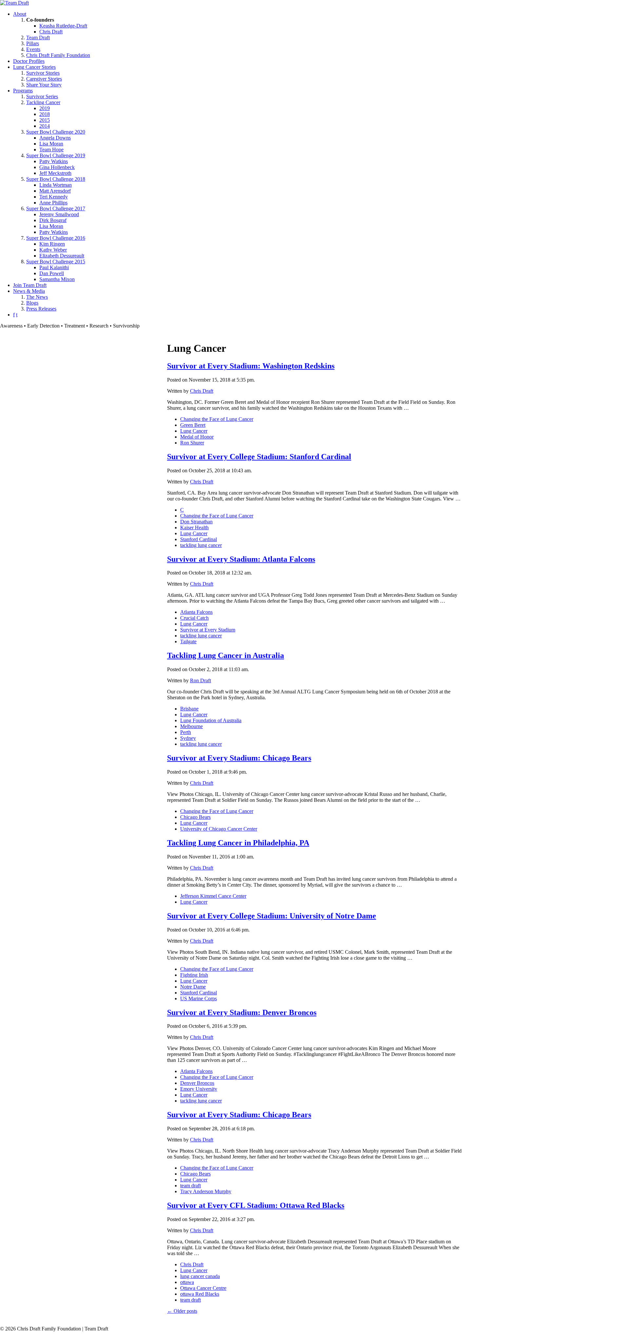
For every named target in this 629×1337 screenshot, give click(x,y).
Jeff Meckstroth (55, 173)
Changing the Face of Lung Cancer (216, 419)
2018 (44, 114)
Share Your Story (44, 84)
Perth (185, 732)
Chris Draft (51, 31)
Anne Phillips (53, 202)
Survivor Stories (43, 73)
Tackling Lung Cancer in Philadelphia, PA (238, 842)
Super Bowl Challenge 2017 (55, 208)
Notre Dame (193, 986)
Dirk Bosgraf (53, 220)
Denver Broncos (197, 1083)
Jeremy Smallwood (59, 214)
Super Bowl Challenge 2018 (55, 179)
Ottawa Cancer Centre (203, 1288)
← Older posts (182, 1311)
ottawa (187, 1282)
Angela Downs (55, 138)
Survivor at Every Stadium (207, 629)
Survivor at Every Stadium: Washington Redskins (250, 366)
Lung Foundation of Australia (210, 720)
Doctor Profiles (29, 61)
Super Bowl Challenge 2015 (55, 261)
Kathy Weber (53, 250)
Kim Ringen (52, 244)
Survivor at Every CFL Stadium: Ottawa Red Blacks (255, 1205)
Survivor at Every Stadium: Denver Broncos (241, 1012)
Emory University (198, 1089)
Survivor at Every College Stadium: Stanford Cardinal (259, 456)
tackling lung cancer (201, 545)
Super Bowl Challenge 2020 (55, 132)
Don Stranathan (196, 521)
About (19, 14)
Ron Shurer (192, 442)
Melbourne (191, 726)
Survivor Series (42, 96)
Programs (23, 90)
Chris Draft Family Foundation (58, 55)
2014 (44, 126)
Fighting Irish (194, 975)
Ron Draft (200, 680)
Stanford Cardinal (198, 539)
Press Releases (41, 308)
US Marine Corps (198, 998)
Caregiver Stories (44, 79)
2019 (44, 108)
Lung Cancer (193, 431)
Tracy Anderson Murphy (205, 1191)
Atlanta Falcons (196, 612)
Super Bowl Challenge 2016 (55, 238)
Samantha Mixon (57, 279)
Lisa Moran (51, 143)
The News (37, 297)
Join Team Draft (30, 285)
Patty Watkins (53, 161)
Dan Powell (51, 273)
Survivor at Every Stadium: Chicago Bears (239, 758)
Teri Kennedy (53, 196)
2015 (44, 120)
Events (33, 49)
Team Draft (38, 37)
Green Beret (192, 425)
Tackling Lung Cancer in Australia (225, 655)
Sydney (188, 738)
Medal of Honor (197, 437)
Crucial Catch (194, 618)
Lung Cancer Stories (34, 67)
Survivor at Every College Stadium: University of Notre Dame (271, 916)
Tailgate (188, 641)
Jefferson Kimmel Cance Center (213, 896)
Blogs (32, 303)
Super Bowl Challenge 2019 (55, 155)
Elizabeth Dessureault (61, 255)
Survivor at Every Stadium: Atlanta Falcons (241, 559)
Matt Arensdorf (55, 191)
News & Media (29, 291)
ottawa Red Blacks (199, 1294)
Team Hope (51, 149)
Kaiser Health (194, 527)
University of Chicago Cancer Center (218, 829)
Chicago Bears (195, 817)
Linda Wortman (55, 185)
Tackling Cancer (43, 102)
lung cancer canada (200, 1276)
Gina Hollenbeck (57, 167)
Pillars (32, 43)
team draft (190, 1185)
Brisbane (189, 708)
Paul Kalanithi (54, 267)
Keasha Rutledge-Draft (63, 25)
